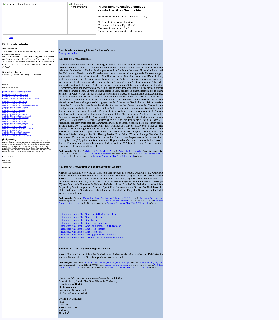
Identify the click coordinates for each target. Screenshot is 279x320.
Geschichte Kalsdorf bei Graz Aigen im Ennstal (17, 128)
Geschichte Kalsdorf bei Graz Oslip (13, 111)
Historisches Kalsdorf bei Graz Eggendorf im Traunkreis (87, 234)
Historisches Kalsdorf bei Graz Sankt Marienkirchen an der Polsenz (93, 237)
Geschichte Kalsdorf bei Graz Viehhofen (15, 109)
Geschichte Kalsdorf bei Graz (11, 112)
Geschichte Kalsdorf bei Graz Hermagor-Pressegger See (20, 105)
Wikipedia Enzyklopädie (130, 151)
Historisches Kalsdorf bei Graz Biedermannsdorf (83, 223)
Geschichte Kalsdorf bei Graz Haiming (14, 114)
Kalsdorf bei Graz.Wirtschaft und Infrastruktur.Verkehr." (107, 198)
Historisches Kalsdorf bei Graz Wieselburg (80, 231)
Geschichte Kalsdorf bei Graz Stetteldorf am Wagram (19, 125)
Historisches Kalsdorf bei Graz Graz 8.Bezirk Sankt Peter (88, 214)
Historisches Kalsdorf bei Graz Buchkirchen (81, 217)
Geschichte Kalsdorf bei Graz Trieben (14, 103)
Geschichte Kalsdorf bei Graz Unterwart (15, 107)
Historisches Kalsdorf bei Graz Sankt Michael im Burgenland (90, 225)
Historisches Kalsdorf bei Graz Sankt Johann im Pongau (20, 98)
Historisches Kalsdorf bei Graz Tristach (79, 220)
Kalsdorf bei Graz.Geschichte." (97, 151)
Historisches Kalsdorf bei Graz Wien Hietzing (82, 228)
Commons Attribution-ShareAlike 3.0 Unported (113, 156)
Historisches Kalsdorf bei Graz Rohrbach (15, 93)
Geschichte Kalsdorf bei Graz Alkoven (14, 102)
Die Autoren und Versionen (99, 154)
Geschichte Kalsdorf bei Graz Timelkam (15, 123)
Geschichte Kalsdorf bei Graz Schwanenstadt (16, 116)
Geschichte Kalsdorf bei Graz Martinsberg (15, 118)
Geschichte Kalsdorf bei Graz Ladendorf (15, 121)
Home (11, 38)
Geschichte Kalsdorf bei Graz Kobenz (14, 127)
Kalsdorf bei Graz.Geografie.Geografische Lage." (107, 262)
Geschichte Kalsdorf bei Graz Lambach (14, 134)
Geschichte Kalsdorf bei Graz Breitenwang (16, 132)
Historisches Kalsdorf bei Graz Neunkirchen (16, 91)
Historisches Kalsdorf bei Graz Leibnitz (15, 95)
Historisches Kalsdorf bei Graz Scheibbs (15, 96)
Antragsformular (68, 53)
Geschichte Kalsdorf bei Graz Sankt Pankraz (16, 135)
